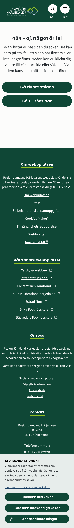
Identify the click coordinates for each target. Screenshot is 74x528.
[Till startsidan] (22, 11)
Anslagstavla (37, 390)
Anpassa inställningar (39, 519)
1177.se (64, 187)
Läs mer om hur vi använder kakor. (27, 487)
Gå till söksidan (37, 101)
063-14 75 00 (32, 452)
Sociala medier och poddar (37, 378)
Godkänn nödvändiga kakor (37, 508)
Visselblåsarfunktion (37, 384)
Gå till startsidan (37, 87)
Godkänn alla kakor (37, 497)
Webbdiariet (37, 396)
